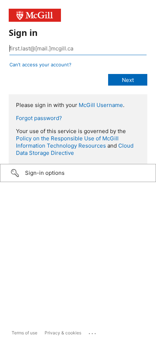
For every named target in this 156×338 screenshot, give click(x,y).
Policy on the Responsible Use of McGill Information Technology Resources (67, 142)
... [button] (93, 331)
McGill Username (101, 105)
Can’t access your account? (40, 64)
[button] (78, 173)
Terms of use (24, 332)
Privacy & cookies (63, 332)
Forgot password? (39, 118)
